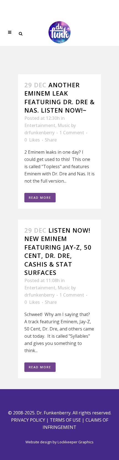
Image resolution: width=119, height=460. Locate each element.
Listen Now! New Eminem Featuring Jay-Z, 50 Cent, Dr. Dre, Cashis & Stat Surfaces (58, 251)
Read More (40, 197)
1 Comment (72, 133)
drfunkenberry (39, 133)
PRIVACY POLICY (28, 420)
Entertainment (39, 125)
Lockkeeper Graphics (76, 441)
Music (64, 125)
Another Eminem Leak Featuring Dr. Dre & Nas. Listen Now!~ (59, 97)
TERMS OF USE (65, 420)
